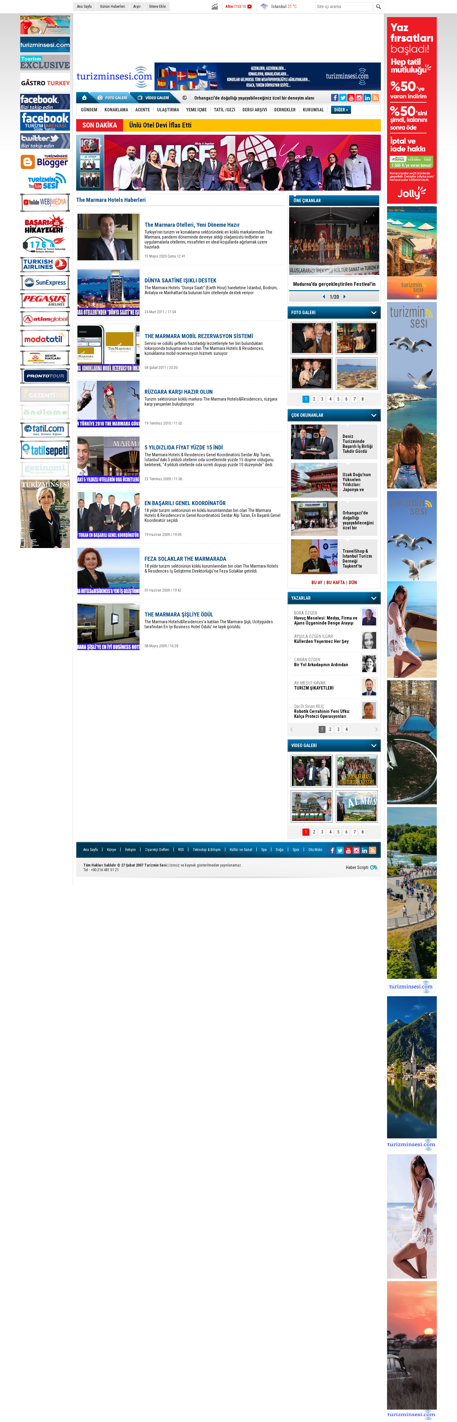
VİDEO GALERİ (304, 745)
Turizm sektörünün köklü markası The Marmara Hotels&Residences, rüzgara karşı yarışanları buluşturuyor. (211, 398)
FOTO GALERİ (303, 312)
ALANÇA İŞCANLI (320, 664)
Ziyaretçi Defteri (157, 850)
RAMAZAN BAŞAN (313, 615)
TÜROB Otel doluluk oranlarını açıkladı (334, 284)
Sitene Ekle (157, 6)
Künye (111, 850)
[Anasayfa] (84, 97)
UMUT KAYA (318, 688)
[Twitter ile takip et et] (343, 97)
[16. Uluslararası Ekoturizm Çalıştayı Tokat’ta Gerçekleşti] (357, 771)
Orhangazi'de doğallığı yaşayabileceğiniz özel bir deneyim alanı (358, 520)
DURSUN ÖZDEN (325, 711)
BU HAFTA (335, 582)
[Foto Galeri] (113, 97)
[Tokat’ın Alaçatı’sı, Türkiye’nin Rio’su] (357, 806)
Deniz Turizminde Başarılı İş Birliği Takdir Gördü (358, 444)
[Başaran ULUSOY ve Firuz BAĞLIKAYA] (312, 338)
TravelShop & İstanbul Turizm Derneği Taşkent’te (357, 559)
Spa (264, 850)
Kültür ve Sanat (241, 850)
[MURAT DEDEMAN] (312, 373)
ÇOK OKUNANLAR (307, 415)
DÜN (353, 582)
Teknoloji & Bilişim (207, 850)
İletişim (130, 850)
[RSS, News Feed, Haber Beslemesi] (375, 97)
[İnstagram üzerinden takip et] (359, 97)
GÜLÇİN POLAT (321, 639)
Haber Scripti (357, 867)
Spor (296, 850)
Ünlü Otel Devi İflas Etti (160, 125)
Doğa (280, 850)
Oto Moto (315, 850)
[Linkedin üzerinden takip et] (367, 97)
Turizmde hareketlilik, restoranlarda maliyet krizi (241, 97)
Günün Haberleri (112, 6)
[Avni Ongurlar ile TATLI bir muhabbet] (357, 338)
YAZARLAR (301, 598)
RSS (181, 850)
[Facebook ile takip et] (335, 97)
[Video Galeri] (154, 97)
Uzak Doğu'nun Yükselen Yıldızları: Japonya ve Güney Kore (357, 482)
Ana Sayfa (84, 6)
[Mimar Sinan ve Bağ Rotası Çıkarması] (312, 771)
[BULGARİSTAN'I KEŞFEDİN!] (312, 806)
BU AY (317, 582)
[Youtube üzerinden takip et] (351, 97)
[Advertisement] (45, 645)
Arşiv (137, 6)
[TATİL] (357, 373)
